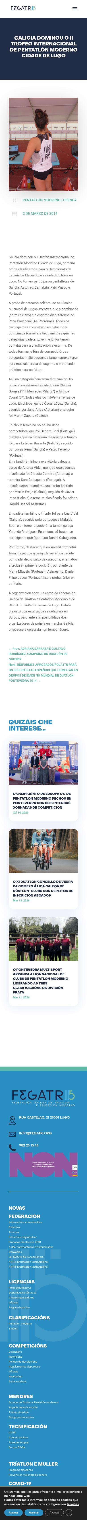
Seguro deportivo (19, 1308)
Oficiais (13, 1303)
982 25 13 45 (29, 1145)
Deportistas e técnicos (22, 1293)
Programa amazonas (21, 1470)
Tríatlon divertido (19, 1412)
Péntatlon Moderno (41, 200)
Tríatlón (13, 1329)
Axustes (73, 1504)
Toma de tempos (19, 1443)
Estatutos (14, 1227)
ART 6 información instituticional (28, 1262)
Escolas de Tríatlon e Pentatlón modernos (34, 1402)
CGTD (12, 1433)
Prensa (70, 200)
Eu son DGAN (17, 1447)
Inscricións (15, 1357)
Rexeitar (34, 1512)
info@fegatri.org (35, 1133)
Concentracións (18, 1438)
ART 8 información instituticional (28, 1267)
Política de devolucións (23, 1362)
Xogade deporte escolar (23, 1407)
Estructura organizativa (22, 1237)
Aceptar (13, 1512)
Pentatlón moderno (20, 1324)
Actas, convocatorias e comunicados (31, 1247)
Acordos (14, 1232)
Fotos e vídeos (17, 1382)
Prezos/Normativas (20, 1288)
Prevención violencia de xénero (28, 1475)
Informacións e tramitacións (25, 1222)
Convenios (15, 1252)
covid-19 (20, 1484)
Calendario (15, 1352)
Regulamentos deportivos (24, 1367)
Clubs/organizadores (21, 1298)
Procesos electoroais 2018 (25, 1242)
